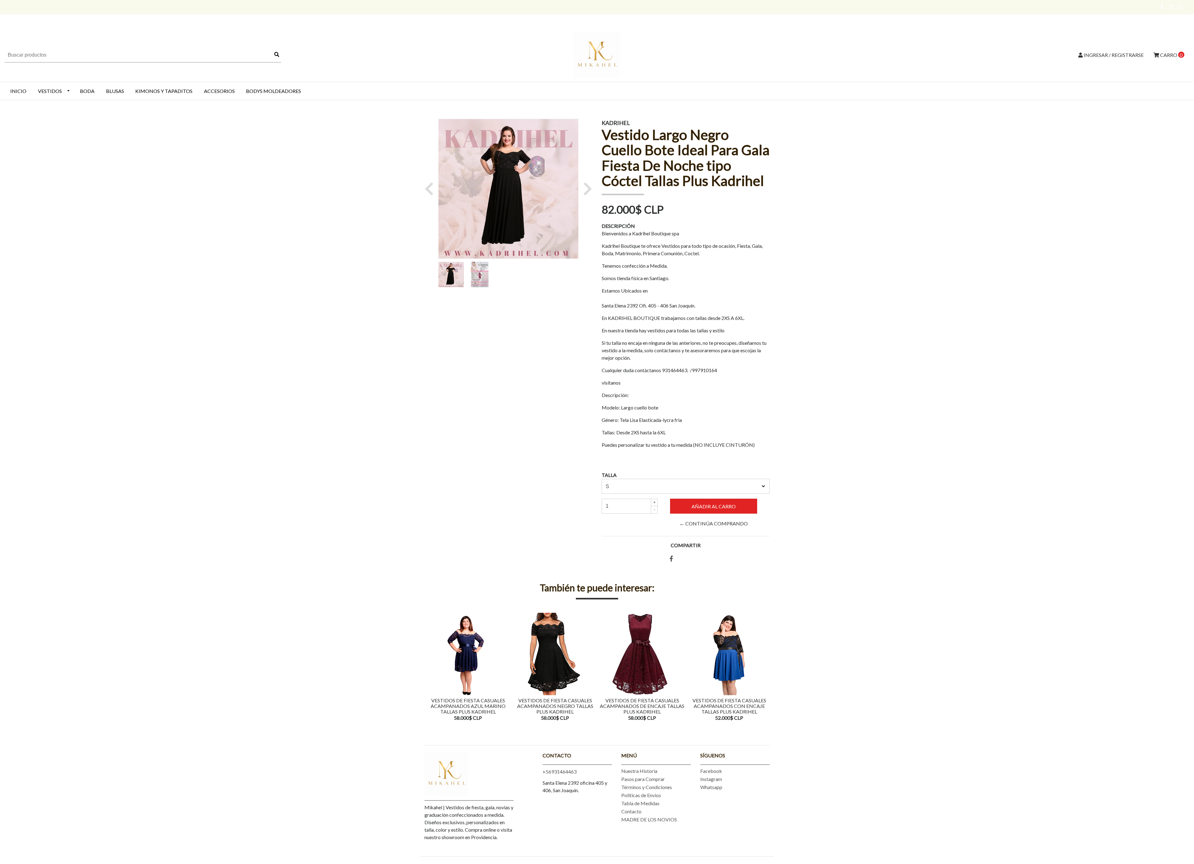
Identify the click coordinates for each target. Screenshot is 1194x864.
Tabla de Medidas (640, 803)
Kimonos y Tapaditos (163, 91)
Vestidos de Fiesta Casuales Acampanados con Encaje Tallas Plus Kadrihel (729, 705)
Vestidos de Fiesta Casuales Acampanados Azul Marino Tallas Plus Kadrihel (468, 705)
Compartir (686, 545)
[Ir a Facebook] (1162, 6)
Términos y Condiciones (646, 787)
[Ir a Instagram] (1171, 6)
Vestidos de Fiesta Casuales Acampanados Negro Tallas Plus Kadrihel (555, 705)
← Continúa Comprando (713, 523)
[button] (431, 189)
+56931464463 (559, 771)
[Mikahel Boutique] (597, 54)
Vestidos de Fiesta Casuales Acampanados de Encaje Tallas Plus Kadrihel (642, 705)
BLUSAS (115, 91)
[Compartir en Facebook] (671, 559)
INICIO (18, 91)
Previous (430, 667)
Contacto (631, 811)
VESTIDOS (50, 91)
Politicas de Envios (641, 795)
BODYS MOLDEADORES (273, 91)
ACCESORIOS (219, 91)
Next (763, 667)
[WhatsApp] (1181, 6)
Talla (609, 475)
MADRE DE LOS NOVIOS (649, 819)
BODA (87, 91)
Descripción (618, 226)
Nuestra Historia (639, 771)
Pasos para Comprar (643, 779)
